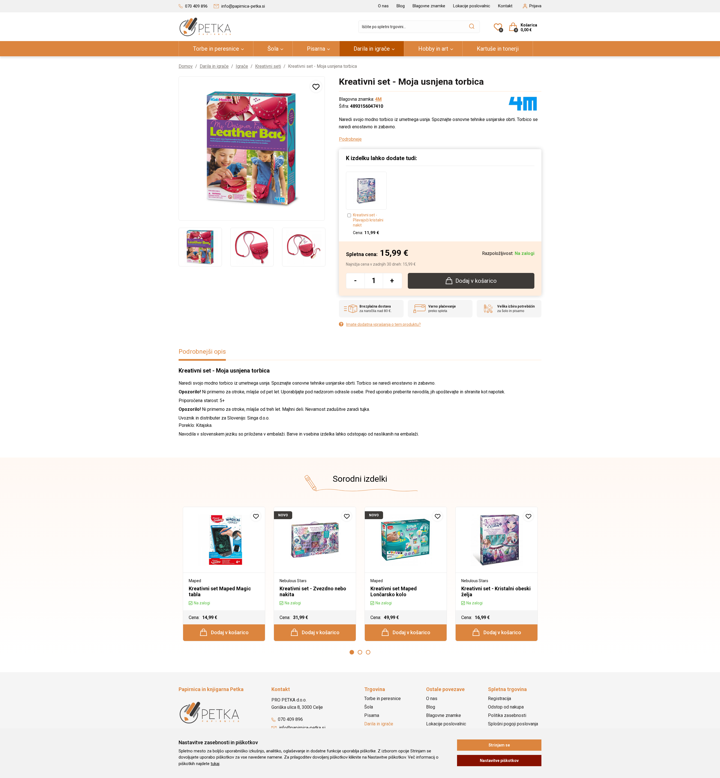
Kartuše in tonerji (498, 48)
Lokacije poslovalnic (471, 5)
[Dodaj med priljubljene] (316, 86)
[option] (200, 247)
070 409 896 (290, 719)
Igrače (242, 66)
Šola (272, 48)
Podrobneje (350, 139)
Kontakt (505, 5)
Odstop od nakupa (506, 707)
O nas (383, 5)
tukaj (215, 763)
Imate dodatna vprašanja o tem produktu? (383, 324)
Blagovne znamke (429, 5)
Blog (401, 5)
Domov (186, 66)
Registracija (499, 698)
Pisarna (316, 48)
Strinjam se (499, 745)
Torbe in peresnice (216, 48)
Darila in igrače (372, 48)
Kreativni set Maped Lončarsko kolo (393, 591)
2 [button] (360, 652)
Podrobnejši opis (202, 351)
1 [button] (352, 652)
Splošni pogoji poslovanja (513, 724)
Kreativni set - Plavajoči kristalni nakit (368, 220)
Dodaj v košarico (229, 632)
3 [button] (368, 652)
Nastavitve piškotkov (499, 760)
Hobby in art (433, 48)
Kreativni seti (268, 66)
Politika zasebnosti (507, 715)
